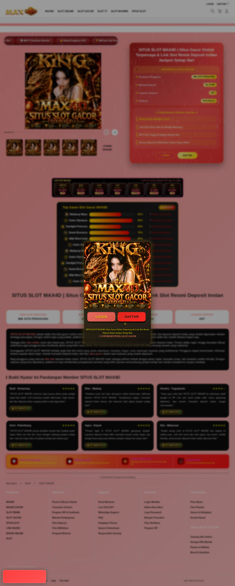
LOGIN (101, 316)
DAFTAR (132, 316)
